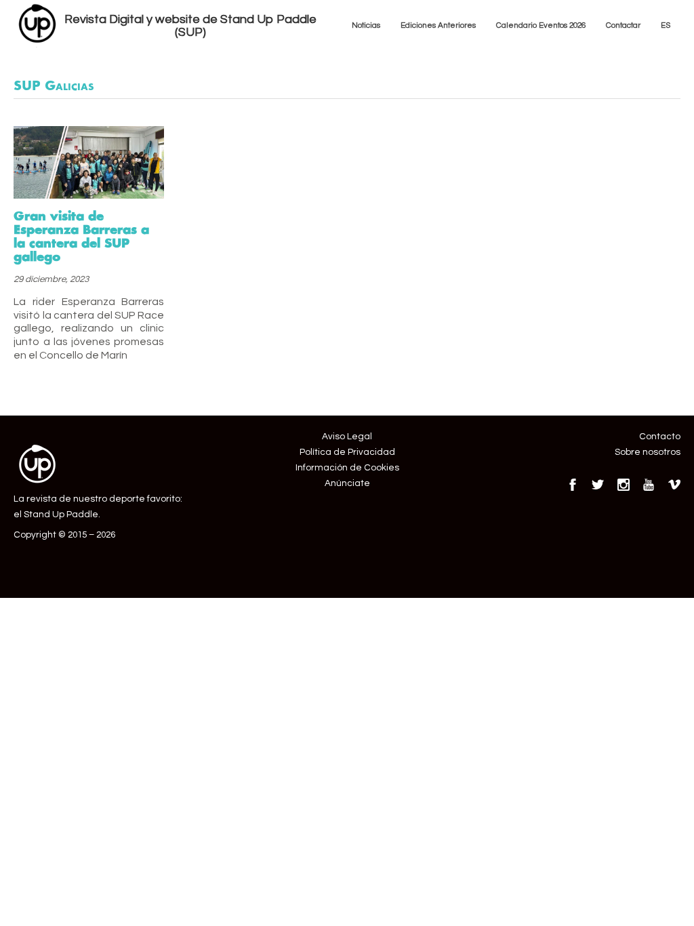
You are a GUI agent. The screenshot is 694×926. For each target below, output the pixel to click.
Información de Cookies (347, 467)
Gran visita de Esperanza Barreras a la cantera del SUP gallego (81, 236)
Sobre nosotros (647, 452)
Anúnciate (347, 483)
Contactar (623, 25)
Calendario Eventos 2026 (541, 25)
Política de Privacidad (347, 452)
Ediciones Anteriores (438, 25)
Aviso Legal (347, 436)
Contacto (659, 436)
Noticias (366, 25)
